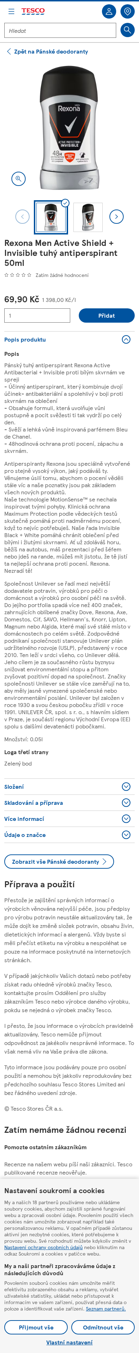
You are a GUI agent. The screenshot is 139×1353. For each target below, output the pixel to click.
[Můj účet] (109, 11)
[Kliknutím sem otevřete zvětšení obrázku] (18, 179)
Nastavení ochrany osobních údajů (43, 1247)
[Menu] (11, 11)
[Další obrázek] (116, 216)
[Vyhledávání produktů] (127, 30)
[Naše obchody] (127, 11)
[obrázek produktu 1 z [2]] (69, 127)
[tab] (51, 217)
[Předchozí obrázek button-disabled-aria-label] (22, 216)
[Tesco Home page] (33, 11)
